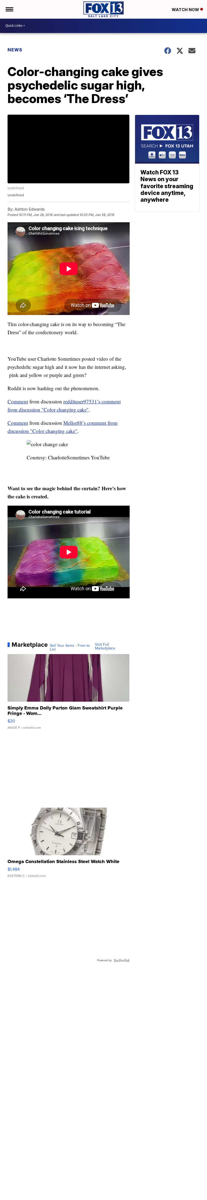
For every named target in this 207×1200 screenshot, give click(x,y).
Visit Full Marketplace (105, 646)
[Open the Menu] (9, 9)
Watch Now (186, 9)
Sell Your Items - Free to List (70, 647)
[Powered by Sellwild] (121, 960)
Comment (18, 401)
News (15, 49)
